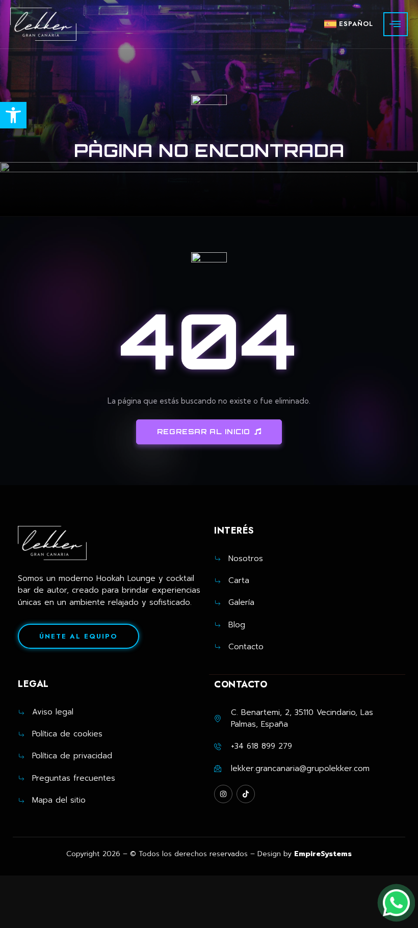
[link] (13, 115)
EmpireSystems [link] (323, 854)
